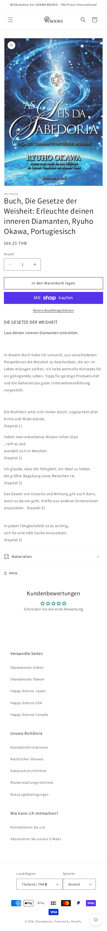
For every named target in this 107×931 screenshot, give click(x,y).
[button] (10, 19)
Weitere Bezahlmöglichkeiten (53, 310)
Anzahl (9, 254)
